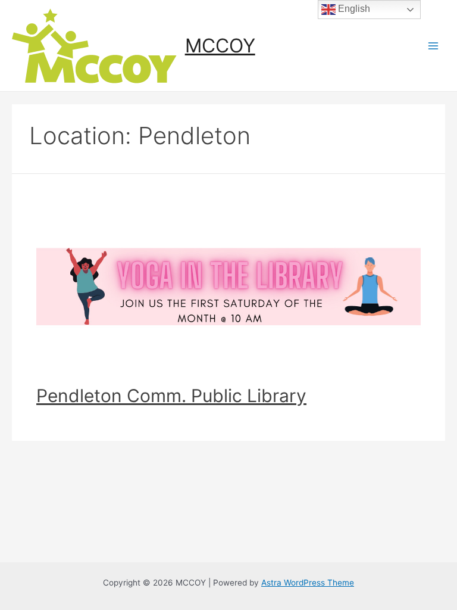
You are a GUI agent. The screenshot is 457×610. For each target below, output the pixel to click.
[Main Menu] (433, 45)
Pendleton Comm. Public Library (171, 395)
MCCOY (220, 45)
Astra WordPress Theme (307, 582)
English (353, 9)
